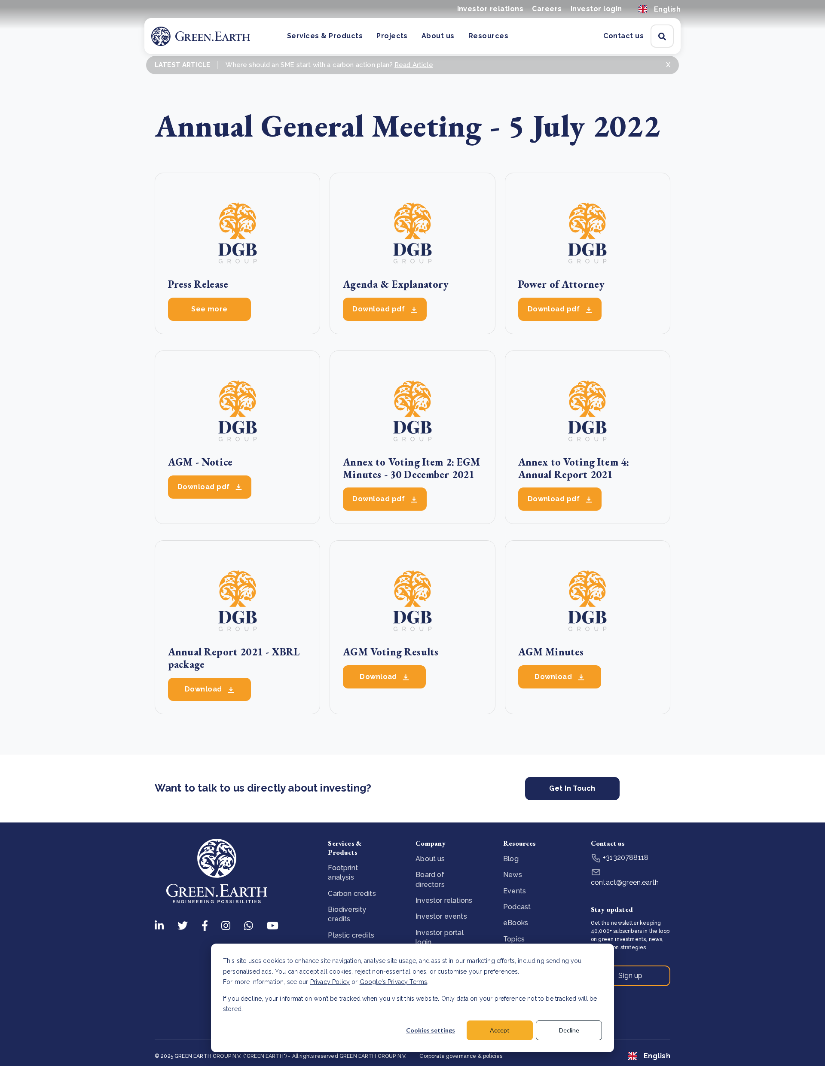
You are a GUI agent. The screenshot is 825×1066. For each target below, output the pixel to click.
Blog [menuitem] (511, 859)
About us (438, 36)
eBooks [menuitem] (515, 923)
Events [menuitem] (514, 891)
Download (204, 689)
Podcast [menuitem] (517, 907)
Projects (392, 36)
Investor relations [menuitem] (444, 900)
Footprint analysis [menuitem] (343, 872)
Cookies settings (430, 1030)
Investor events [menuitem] (441, 916)
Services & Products (325, 36)
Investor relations (490, 9)
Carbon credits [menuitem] (352, 893)
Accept (500, 1030)
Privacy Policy (330, 981)
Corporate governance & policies (460, 1056)
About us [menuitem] (430, 859)
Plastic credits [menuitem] (351, 935)
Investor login (596, 9)
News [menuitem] (512, 875)
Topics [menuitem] (514, 939)
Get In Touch (572, 788)
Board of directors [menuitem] (430, 879)
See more (209, 309)
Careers (547, 9)
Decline (569, 1030)
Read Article (413, 65)
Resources (488, 36)
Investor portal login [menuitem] (439, 937)
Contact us (623, 36)
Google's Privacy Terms (394, 981)
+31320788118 (624, 857)
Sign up (630, 976)
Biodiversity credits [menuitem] (347, 914)
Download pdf (379, 309)
